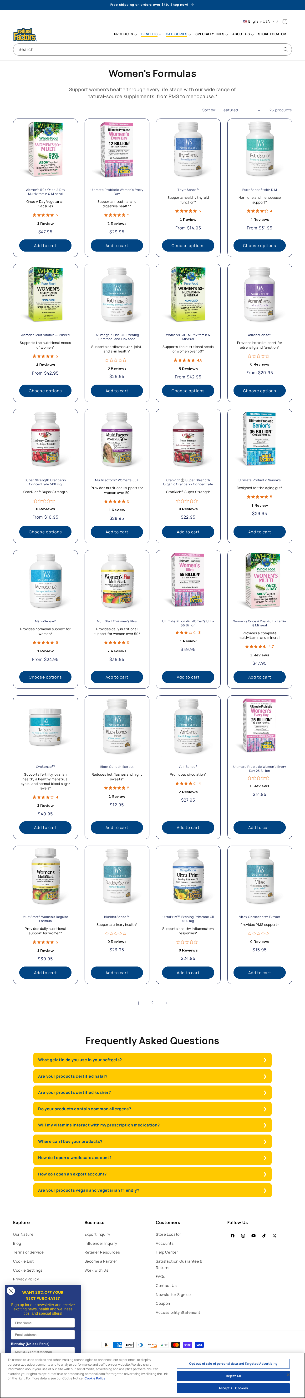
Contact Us (166, 1285)
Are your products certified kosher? (74, 1092)
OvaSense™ (45, 767)
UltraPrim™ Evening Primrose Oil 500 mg (188, 919)
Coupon (163, 1303)
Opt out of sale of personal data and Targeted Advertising (233, 1363)
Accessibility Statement (178, 1312)
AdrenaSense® (259, 335)
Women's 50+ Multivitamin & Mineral (188, 337)
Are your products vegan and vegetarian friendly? (88, 1190)
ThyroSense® (188, 190)
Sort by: (209, 110)
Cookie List (23, 1261)
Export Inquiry (97, 1234)
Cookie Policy (95, 1378)
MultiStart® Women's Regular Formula (45, 919)
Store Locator (168, 1234)
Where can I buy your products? (70, 1141)
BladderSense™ (117, 917)
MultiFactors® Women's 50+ (117, 480)
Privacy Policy (26, 1279)
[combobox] (152, 49)
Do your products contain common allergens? (84, 1108)
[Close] (288, 1375)
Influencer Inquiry (101, 1243)
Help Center (167, 1252)
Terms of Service (28, 1252)
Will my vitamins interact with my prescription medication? (99, 1125)
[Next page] (166, 1003)
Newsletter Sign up (173, 1294)
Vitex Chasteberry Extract (259, 917)
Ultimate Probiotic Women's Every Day (116, 192)
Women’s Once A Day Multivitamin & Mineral (259, 624)
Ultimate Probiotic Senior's (260, 480)
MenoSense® (45, 622)
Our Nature (23, 1234)
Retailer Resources (102, 1252)
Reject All (233, 1376)
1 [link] (138, 1003)
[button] (125, 34)
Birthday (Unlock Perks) (30, 1344)
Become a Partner (101, 1261)
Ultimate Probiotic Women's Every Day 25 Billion (259, 769)
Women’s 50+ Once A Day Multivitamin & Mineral (45, 192)
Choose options (188, 245)
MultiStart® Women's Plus (117, 622)
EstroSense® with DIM (259, 190)
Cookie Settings (27, 1270)
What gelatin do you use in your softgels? (80, 1059)
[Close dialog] (11, 1291)
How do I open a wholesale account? (75, 1157)
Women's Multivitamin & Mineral (45, 335)
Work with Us (96, 1270)
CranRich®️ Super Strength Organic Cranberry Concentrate (188, 482)
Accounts (164, 1243)
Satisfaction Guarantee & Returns (179, 1264)
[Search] (286, 49)
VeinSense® (188, 767)
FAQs (160, 1276)
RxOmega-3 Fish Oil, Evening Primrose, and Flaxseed (117, 337)
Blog (17, 1243)
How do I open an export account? (72, 1174)
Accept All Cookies (233, 1388)
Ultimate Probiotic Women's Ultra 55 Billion (188, 624)
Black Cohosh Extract (116, 767)
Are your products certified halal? (72, 1076)
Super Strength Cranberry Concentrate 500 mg (45, 482)
